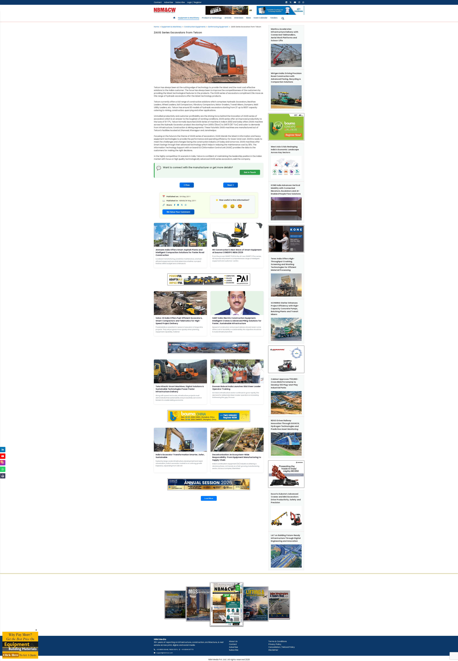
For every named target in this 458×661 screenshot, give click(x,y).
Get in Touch (250, 172)
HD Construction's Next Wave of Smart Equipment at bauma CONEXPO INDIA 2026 (237, 251)
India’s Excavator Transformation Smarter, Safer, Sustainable (180, 456)
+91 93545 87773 (187, 649)
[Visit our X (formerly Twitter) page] (290, 2)
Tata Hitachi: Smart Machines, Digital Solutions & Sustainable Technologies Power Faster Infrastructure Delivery (180, 389)
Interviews (238, 18)
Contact (158, 2)
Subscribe (180, 2)
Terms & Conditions (277, 641)
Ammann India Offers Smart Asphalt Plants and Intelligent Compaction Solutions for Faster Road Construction (180, 252)
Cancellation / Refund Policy (281, 647)
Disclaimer (273, 650)
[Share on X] (182, 205)
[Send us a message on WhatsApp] (303, 2)
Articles (228, 18)
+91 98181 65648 (162, 649)
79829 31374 (173, 649)
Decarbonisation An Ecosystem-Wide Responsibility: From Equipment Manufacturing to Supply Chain (236, 457)
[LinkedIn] (2, 449)
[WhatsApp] (2, 469)
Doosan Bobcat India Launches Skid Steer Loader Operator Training (236, 387)
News (248, 18)
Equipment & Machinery (188, 18)
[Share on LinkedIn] (178, 205)
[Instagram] (2, 462)
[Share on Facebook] (174, 205)
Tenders (273, 18)
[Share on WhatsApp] (185, 205)
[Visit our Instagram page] (299, 2)
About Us (233, 641)
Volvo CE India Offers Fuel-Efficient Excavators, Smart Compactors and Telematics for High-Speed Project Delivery (179, 321)
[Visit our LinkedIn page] (286, 2)
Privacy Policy (274, 644)
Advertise (168, 2)
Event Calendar (260, 18)
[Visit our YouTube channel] (295, 2)
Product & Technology (212, 18)
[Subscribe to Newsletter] (2, 476)
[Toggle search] (283, 18)
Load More (208, 498)
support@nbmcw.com (164, 653)
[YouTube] (2, 456)
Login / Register (194, 2)
